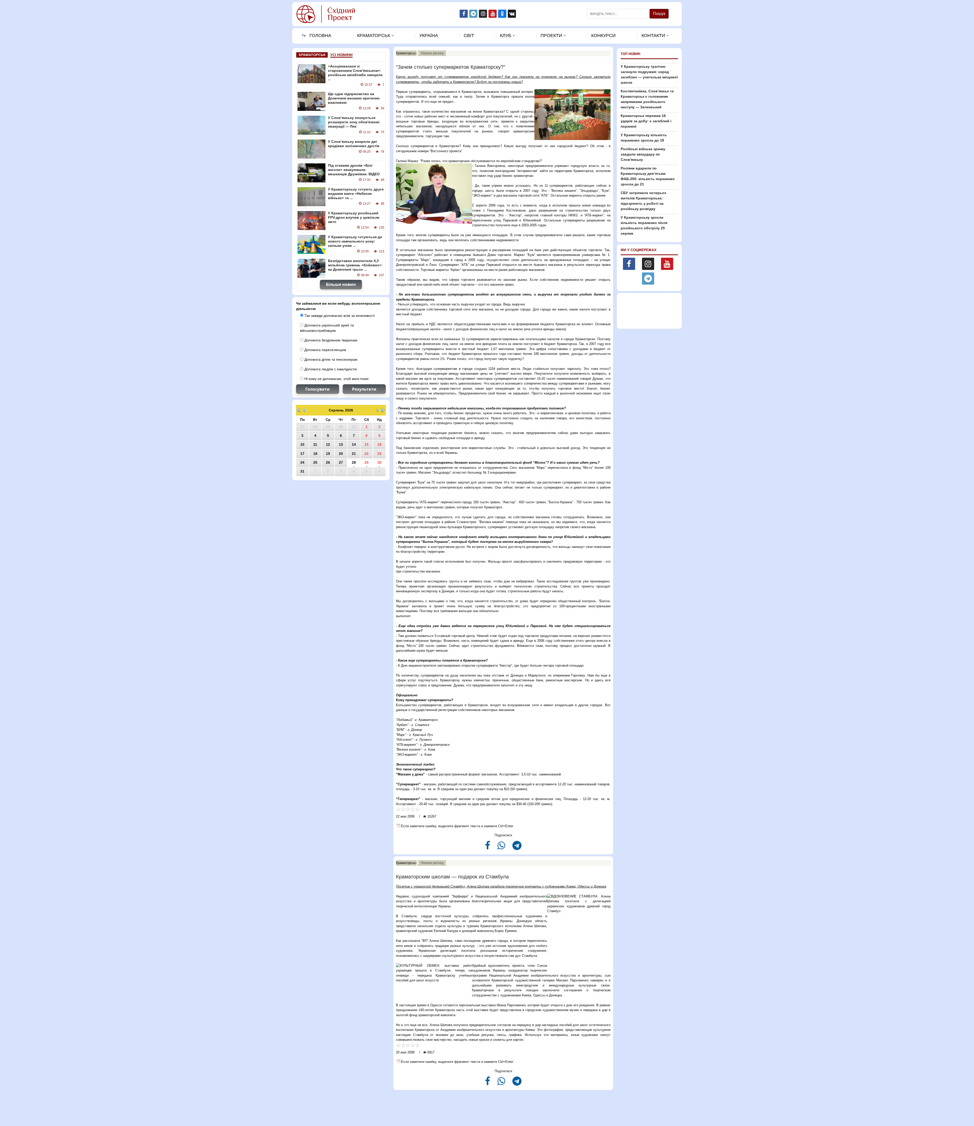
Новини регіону (432, 53)
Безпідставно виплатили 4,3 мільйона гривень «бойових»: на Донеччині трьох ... (355, 265)
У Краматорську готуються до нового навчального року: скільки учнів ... (355, 241)
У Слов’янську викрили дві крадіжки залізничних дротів (353, 144)
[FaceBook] (488, 848)
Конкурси (603, 35)
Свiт (469, 35)
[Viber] (501, 848)
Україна (428, 35)
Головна (320, 35)
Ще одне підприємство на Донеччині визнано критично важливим (354, 98)
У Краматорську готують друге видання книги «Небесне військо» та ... (356, 193)
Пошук (659, 13)
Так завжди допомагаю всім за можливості (339, 316)
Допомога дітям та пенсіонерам (330, 359)
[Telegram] (517, 848)
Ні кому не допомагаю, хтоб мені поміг (336, 379)
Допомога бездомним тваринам (330, 340)
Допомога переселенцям (324, 350)
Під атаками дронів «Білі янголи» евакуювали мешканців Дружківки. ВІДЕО (354, 169)
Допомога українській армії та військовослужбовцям (327, 328)
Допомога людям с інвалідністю (330, 369)
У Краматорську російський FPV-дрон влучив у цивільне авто (353, 217)
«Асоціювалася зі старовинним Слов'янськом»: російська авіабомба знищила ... (355, 72)
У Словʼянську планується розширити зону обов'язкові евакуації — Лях (353, 122)
